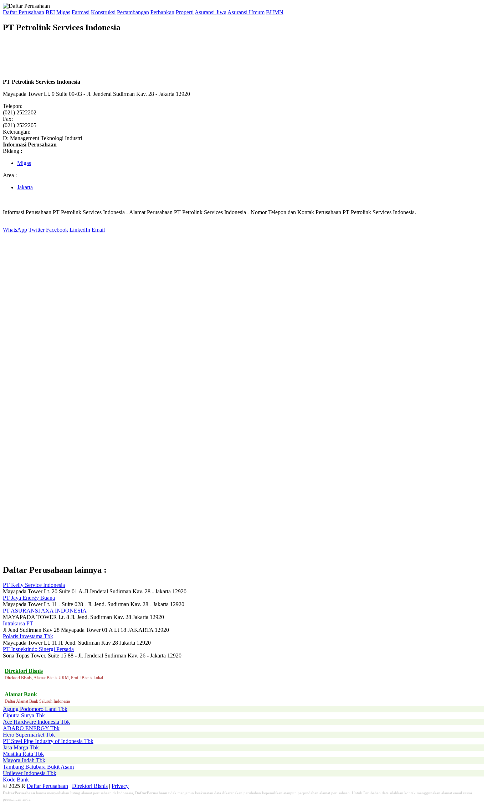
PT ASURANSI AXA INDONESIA (45, 611)
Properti (185, 12)
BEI (50, 12)
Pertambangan (133, 12)
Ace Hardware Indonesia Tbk (36, 722)
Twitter (37, 230)
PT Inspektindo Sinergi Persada (38, 649)
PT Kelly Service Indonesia (34, 585)
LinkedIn (80, 230)
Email (98, 230)
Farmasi (80, 12)
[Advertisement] (132, 56)
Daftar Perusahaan (23, 12)
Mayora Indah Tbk (24, 760)
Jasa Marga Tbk (21, 747)
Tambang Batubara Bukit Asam (38, 767)
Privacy (120, 786)
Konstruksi (103, 12)
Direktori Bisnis (90, 786)
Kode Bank (16, 779)
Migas (63, 12)
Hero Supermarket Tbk (29, 735)
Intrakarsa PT (18, 623)
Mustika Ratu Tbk (23, 754)
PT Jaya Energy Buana (29, 598)
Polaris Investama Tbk (28, 636)
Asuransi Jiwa (210, 12)
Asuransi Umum (246, 12)
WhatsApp (15, 230)
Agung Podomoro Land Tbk (35, 709)
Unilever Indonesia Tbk (29, 773)
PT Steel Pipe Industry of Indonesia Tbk (48, 741)
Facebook (57, 230)
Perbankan (162, 12)
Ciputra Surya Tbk (24, 715)
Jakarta (25, 187)
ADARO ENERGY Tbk (31, 728)
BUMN (274, 12)
